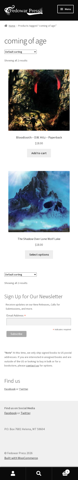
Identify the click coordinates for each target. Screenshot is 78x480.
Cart (60, 470)
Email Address (16, 315)
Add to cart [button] (39, 153)
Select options (39, 254)
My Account (13, 473)
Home (12, 25)
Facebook (10, 389)
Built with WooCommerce (21, 458)
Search (39, 473)
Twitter (23, 389)
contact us (32, 365)
